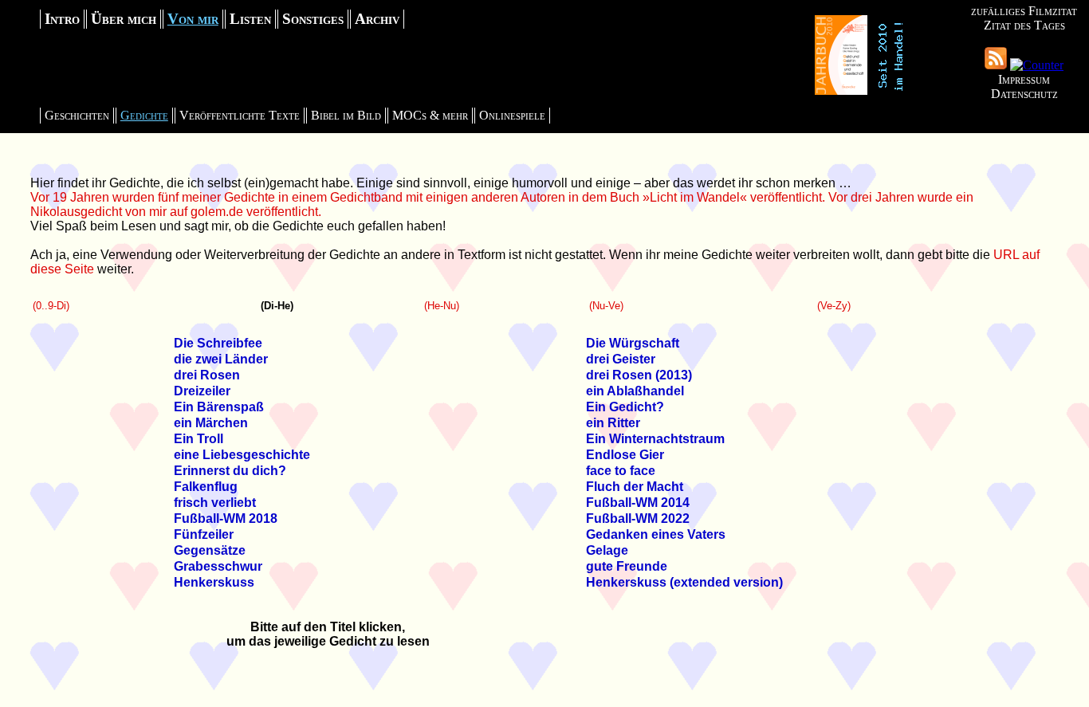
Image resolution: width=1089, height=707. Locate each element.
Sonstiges (313, 18)
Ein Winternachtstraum (655, 439)
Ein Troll (198, 439)
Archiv (377, 18)
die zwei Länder (221, 359)
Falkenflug (206, 486)
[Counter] (1036, 65)
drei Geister (620, 359)
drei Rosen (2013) (639, 375)
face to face (620, 470)
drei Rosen (207, 375)
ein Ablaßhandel (635, 391)
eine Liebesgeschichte (242, 455)
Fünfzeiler (204, 534)
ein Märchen (211, 423)
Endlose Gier (625, 455)
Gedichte (144, 115)
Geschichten (77, 115)
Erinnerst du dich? (230, 470)
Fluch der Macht (634, 486)
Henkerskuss (214, 582)
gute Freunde (626, 566)
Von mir (192, 18)
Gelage (607, 550)
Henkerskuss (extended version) (684, 582)
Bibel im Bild (346, 115)
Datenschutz (1024, 93)
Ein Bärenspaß (219, 407)
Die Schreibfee (218, 343)
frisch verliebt (215, 502)
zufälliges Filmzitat (1024, 11)
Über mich (123, 18)
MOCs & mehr (430, 115)
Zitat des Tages (1024, 25)
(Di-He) (277, 306)
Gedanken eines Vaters (655, 534)
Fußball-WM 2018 (225, 518)
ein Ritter (613, 423)
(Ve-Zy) (834, 306)
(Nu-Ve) (606, 306)
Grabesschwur (218, 566)
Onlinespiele (512, 115)
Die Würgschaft (632, 343)
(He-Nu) (441, 306)
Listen (250, 18)
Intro (62, 18)
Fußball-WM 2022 (638, 518)
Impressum (1024, 79)
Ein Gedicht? (625, 407)
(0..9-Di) (51, 306)
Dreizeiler (202, 391)
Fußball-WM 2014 (638, 502)
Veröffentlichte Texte (239, 115)
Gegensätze (210, 550)
